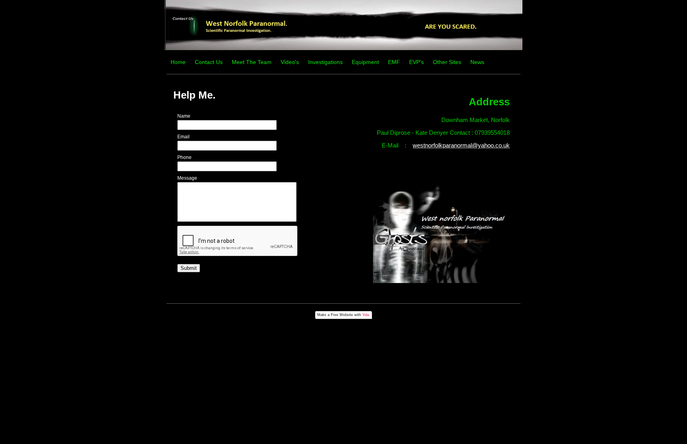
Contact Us (183, 18)
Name (183, 116)
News (477, 62)
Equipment (365, 62)
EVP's (416, 62)
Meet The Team (252, 62)
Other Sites (447, 62)
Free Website (342, 315)
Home (178, 62)
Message (187, 178)
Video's (290, 62)
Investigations (325, 62)
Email (183, 137)
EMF (394, 62)
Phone (184, 157)
